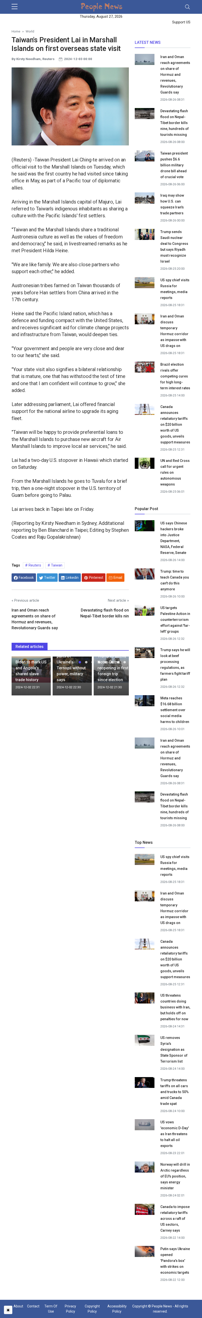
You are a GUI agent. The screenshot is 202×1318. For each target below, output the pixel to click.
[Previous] (20, 678)
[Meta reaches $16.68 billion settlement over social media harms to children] (144, 701)
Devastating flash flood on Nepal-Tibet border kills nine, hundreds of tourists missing (174, 123)
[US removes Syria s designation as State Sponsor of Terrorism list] (144, 1041)
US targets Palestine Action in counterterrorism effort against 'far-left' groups (175, 619)
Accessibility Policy (117, 1308)
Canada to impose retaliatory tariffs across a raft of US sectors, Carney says (175, 1218)
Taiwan (56, 565)
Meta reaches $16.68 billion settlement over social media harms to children (174, 710)
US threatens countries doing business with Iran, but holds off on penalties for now (175, 1007)
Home (16, 31)
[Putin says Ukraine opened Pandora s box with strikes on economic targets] (144, 1252)
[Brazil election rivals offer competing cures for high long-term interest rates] (144, 368)
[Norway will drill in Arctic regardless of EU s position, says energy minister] (144, 1168)
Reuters (34, 565)
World (30, 31)
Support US (180, 22)
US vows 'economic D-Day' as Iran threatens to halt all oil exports (174, 1134)
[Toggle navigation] (187, 7)
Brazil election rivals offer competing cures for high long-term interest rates (175, 376)
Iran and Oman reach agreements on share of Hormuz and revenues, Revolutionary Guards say (175, 74)
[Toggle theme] (8, 1310)
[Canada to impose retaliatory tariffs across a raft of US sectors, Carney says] (144, 1210)
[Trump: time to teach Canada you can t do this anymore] (144, 575)
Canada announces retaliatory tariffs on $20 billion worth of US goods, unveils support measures (175, 424)
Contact (33, 1306)
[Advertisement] (70, 739)
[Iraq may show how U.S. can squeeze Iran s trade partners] (144, 199)
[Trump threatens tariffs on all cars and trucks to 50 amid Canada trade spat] (144, 1083)
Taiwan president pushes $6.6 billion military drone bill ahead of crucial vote (174, 165)
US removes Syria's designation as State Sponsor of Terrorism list (173, 1049)
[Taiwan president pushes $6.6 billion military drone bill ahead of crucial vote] (144, 156)
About (18, 1306)
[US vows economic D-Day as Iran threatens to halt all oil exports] (144, 1125)
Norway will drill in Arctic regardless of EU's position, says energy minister (175, 1176)
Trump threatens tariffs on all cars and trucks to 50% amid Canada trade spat (174, 1092)
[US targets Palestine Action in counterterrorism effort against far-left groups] (144, 611)
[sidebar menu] (14, 7)
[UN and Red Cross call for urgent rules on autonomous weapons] (144, 464)
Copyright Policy (92, 1308)
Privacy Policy (70, 1308)
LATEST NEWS (148, 42)
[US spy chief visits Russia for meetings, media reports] (144, 282)
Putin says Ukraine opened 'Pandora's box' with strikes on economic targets (175, 1260)
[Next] (120, 678)
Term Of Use (50, 1308)
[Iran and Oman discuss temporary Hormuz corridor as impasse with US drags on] (144, 320)
